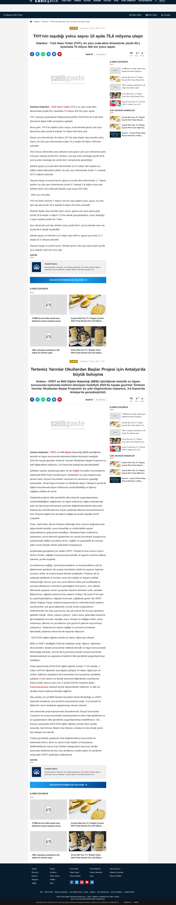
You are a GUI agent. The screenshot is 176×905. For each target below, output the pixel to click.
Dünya (52, 869)
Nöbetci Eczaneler (117, 872)
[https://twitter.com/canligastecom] (77, 882)
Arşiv (92, 876)
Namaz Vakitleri (116, 876)
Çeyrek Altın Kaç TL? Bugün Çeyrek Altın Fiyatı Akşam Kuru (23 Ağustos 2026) (87, 319)
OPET (53, 452)
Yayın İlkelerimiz (103, 892)
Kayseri (34, 876)
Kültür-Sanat (54, 876)
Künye (86, 892)
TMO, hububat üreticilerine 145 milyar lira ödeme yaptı (46, 351)
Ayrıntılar (127, 902)
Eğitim (68, 452)
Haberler (37, 22)
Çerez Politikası (117, 892)
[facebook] (32, 54)
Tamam (135, 902)
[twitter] (37, 54)
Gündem (53, 872)
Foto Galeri (152, 15)
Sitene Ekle (48, 892)
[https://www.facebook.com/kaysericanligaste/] (71, 882)
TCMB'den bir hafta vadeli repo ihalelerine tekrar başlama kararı (46, 319)
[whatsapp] (43, 54)
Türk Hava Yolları (61, 107)
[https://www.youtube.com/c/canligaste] (87, 882)
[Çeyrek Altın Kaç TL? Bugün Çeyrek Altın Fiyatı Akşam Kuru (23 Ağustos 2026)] (87, 305)
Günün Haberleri (96, 872)
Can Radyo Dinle (75, 892)
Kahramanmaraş (39, 687)
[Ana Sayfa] (31, 22)
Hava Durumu (115, 869)
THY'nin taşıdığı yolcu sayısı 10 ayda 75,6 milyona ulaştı (70, 22)
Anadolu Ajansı (51, 264)
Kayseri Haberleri (61, 892)
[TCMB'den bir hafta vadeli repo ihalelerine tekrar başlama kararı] (48, 305)
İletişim (92, 892)
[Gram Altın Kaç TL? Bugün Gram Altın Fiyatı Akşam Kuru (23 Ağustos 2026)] (87, 336)
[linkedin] (54, 54)
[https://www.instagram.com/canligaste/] (82, 882)
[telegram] (48, 54)
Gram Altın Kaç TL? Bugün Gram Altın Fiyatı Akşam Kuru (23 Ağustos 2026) (87, 351)
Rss (41, 892)
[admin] (92, 882)
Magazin (35, 879)
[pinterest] (59, 54)
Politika (52, 879)
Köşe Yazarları (75, 876)
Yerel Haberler (95, 869)
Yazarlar (166, 15)
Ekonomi (45, 22)
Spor (52, 883)
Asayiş (34, 869)
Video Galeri (136, 15)
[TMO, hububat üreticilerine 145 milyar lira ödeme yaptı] (48, 336)
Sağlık (76, 470)
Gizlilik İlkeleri (129, 892)
